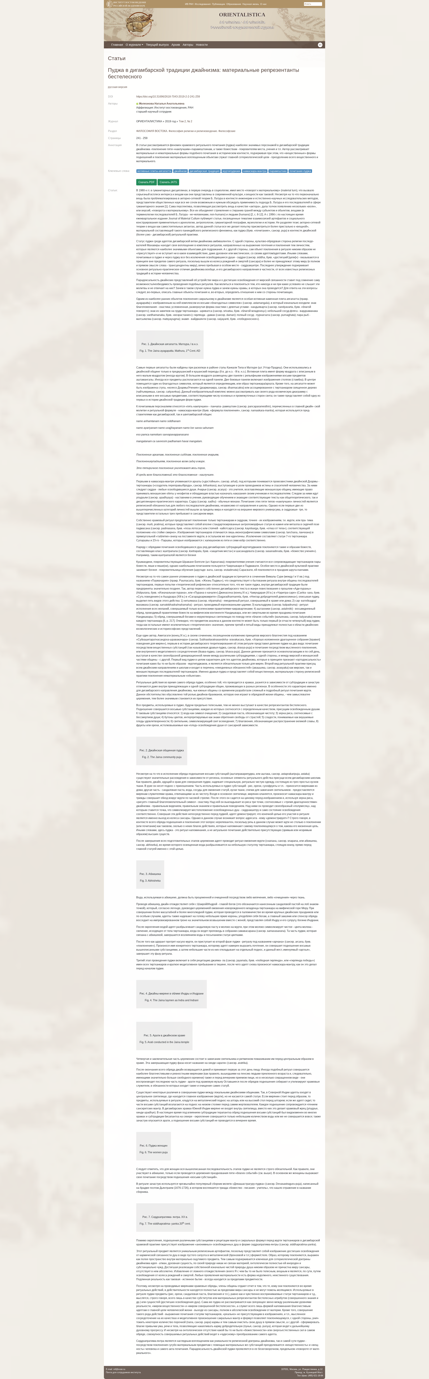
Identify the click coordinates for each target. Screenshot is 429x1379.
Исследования (203, 4)
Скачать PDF (146, 182)
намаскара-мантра (254, 171)
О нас (263, 4)
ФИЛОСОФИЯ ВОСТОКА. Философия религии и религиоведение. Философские (185, 131)
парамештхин (278, 171)
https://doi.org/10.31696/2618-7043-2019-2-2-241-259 (168, 96)
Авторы (188, 44)
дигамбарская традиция (205, 171)
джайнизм (180, 171)
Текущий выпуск (157, 44)
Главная (117, 44)
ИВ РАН (189, 4)
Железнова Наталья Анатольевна (161, 103)
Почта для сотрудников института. (123, 1372)
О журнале (133, 44)
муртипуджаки (231, 171)
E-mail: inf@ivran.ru (115, 1369)
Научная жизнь (250, 4)
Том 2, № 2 (185, 121)
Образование (233, 4)
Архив (175, 44)
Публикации (218, 4)
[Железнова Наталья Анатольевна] (137, 103)
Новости (202, 44)
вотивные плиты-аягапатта (154, 171)
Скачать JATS (168, 182)
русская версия (117, 87)
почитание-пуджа (300, 171)
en (320, 44)
